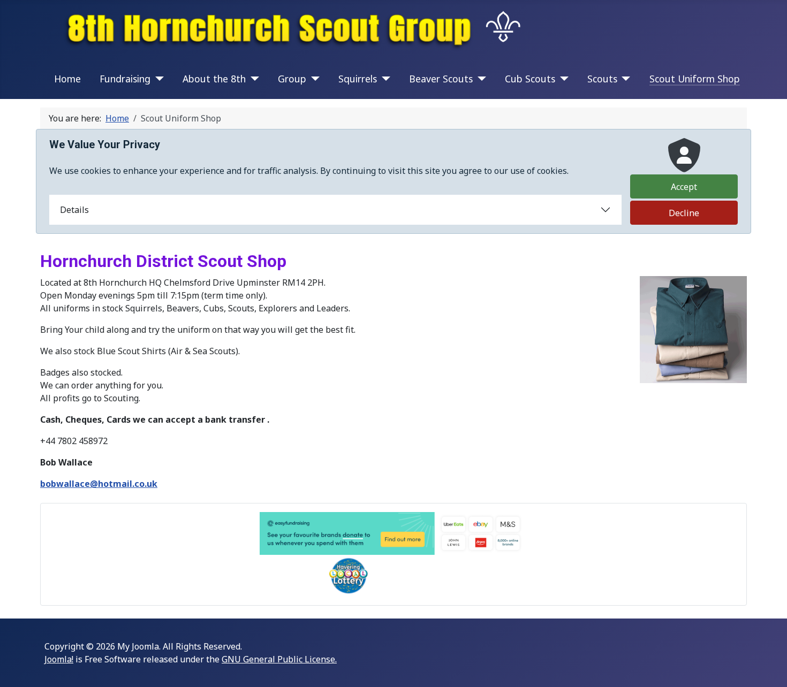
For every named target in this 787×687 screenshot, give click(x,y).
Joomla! (58, 659)
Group (292, 78)
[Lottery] (393, 576)
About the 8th (214, 78)
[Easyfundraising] (393, 533)
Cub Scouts (530, 78)
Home (67, 78)
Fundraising (125, 78)
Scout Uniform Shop (694, 78)
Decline (684, 213)
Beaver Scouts (441, 78)
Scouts (602, 78)
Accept (684, 187)
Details (74, 210)
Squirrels (357, 78)
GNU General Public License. (279, 659)
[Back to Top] (768, 667)
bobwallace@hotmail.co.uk (98, 484)
